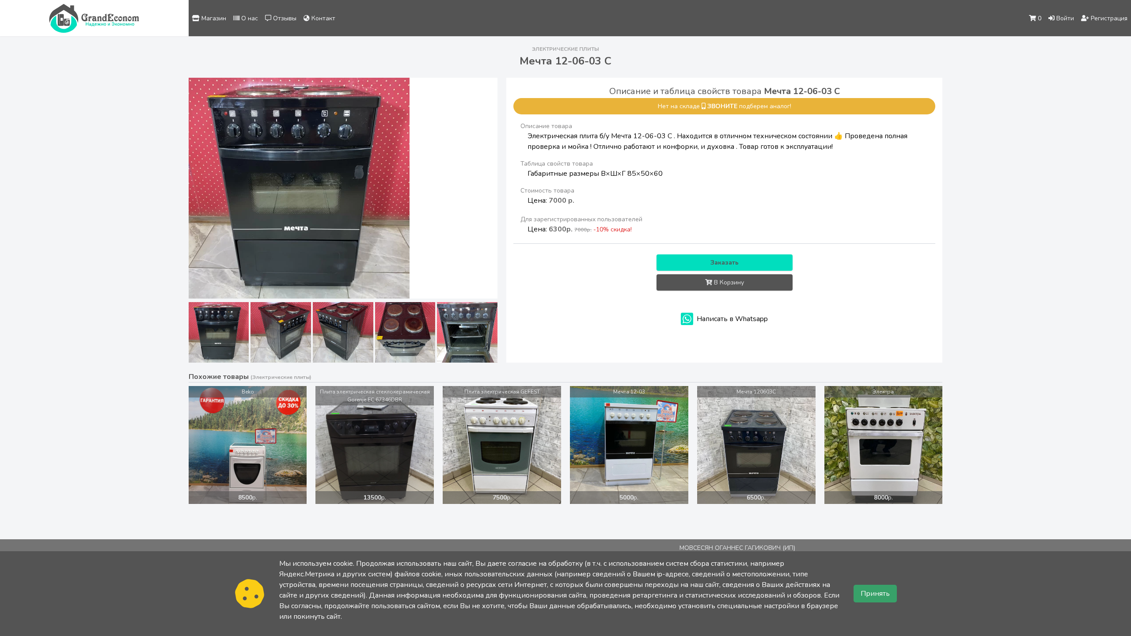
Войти (1064, 18)
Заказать (724, 262)
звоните (722, 106)
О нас (248, 18)
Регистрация (1108, 18)
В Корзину (728, 282)
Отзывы (283, 18)
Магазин (213, 18)
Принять (875, 593)
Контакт (322, 18)
